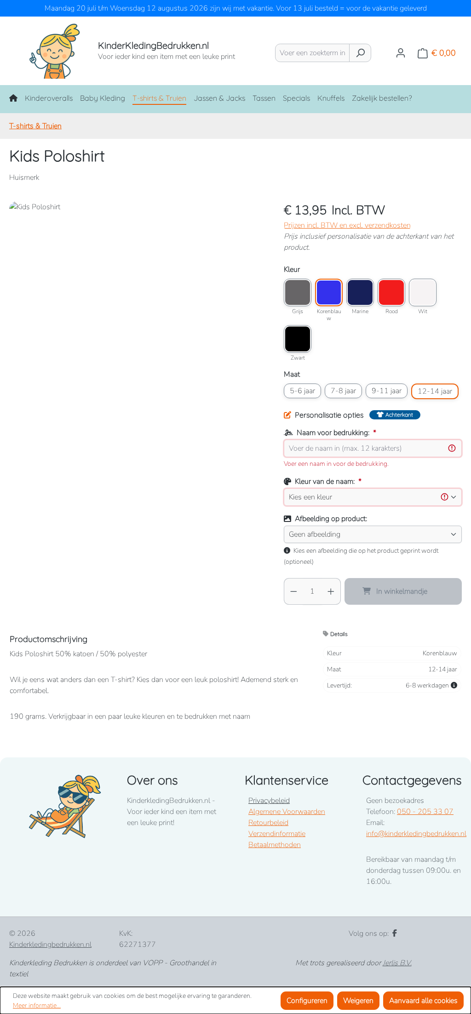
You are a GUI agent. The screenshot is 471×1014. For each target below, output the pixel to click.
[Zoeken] (360, 53)
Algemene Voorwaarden (286, 812)
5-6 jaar (302, 391)
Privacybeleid (269, 801)
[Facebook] (394, 933)
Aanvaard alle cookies (423, 1001)
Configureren (307, 1001)
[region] (137, 300)
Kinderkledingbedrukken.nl (50, 945)
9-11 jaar (387, 391)
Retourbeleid (268, 823)
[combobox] (312, 53)
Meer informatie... (37, 1005)
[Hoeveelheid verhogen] (331, 591)
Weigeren (358, 1001)
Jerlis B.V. (397, 963)
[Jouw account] (401, 53)
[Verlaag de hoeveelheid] (293, 591)
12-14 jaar (435, 391)
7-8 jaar (343, 391)
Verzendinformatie (276, 834)
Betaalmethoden (274, 845)
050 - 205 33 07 (425, 812)
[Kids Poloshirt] (137, 300)
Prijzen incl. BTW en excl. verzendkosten (347, 225)
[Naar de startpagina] (44, 50)
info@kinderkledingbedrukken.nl (416, 834)
